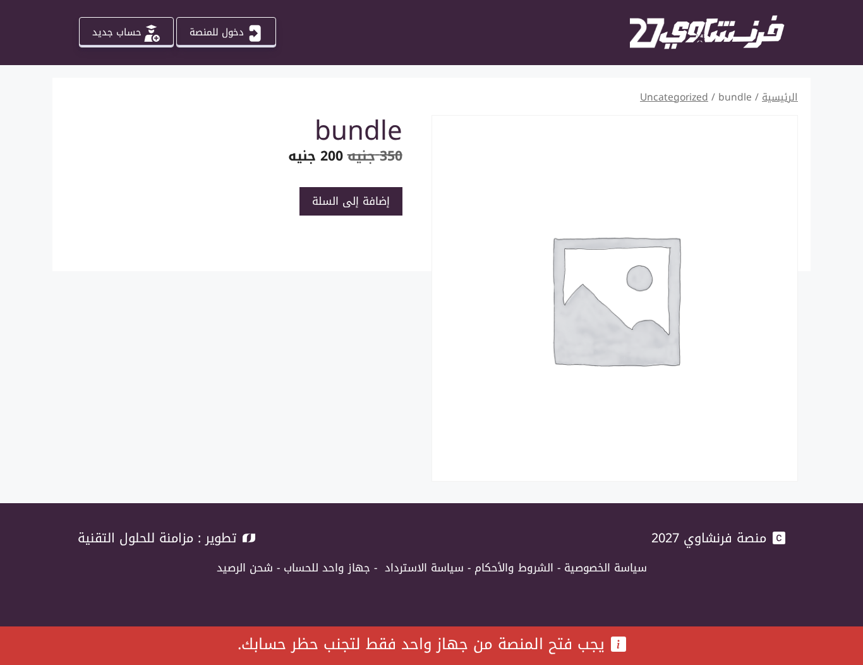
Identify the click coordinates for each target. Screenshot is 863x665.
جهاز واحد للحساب (327, 568)
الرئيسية (780, 97)
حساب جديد (117, 32)
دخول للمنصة (217, 32)
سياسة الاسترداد (424, 568)
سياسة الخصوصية (605, 568)
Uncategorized (674, 97)
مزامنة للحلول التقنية (135, 538)
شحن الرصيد (245, 568)
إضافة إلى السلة (351, 201)
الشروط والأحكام (513, 568)
